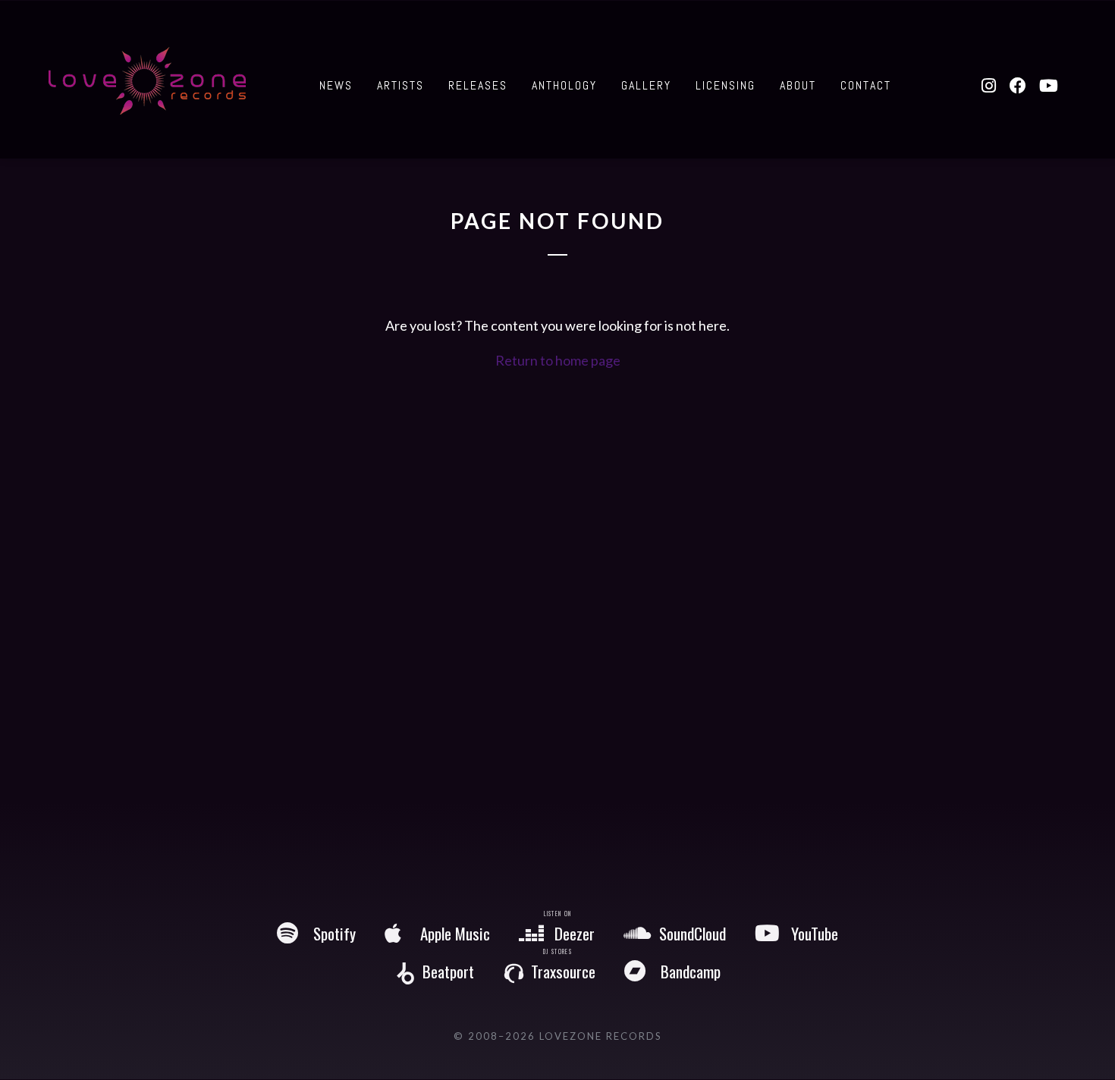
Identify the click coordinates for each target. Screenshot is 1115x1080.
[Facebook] (1018, 86)
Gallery (646, 85)
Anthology (564, 85)
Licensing (725, 85)
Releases (477, 85)
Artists (400, 85)
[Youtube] (1048, 86)
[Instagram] (988, 86)
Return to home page (557, 360)
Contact (865, 85)
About (798, 85)
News (336, 85)
